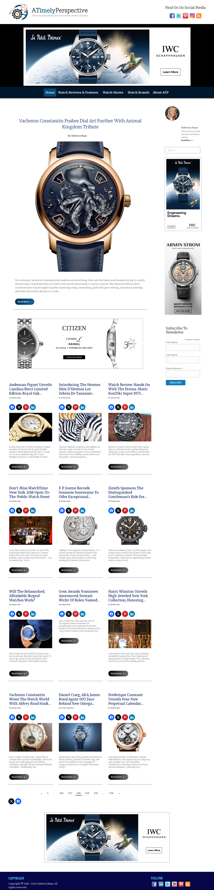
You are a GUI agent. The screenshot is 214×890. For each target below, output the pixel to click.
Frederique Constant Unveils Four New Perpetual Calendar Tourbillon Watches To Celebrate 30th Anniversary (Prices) (127, 706)
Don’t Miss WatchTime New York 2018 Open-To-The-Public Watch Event (30, 492)
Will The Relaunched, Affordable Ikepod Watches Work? (27, 595)
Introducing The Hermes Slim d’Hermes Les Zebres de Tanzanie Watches (79, 391)
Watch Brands (138, 92)
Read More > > (187, 140)
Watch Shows (113, 92)
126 (62, 793)
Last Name (171, 354)
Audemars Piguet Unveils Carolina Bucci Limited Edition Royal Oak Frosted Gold (30, 391)
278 (111, 793)
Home (50, 92)
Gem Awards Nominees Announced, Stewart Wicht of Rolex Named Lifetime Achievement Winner (78, 600)
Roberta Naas (79, 135)
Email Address (174, 368)
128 (79, 793)
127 (70, 793)
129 (87, 793)
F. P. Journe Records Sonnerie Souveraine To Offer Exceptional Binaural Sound (79, 494)
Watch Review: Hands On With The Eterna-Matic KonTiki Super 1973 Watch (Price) (129, 391)
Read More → (25, 301)
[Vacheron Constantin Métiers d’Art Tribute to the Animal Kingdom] (80, 206)
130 (96, 793)
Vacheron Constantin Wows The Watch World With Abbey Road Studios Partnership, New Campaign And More (30, 703)
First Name (172, 342)
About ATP (161, 92)
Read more (17, 466)
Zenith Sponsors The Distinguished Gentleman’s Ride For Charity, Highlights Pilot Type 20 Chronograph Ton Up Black (129, 499)
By (15, 398)
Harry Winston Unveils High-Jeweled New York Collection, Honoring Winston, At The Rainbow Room (128, 600)
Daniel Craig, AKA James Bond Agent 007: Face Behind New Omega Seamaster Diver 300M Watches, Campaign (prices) (79, 706)
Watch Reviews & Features (78, 92)
